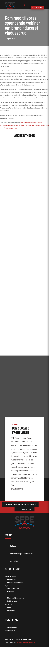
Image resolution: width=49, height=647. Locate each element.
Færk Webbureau (26, 642)
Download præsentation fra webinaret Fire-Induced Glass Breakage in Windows (22, 171)
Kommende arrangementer (28, 236)
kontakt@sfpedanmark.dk (21, 553)
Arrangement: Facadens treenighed (19, 273)
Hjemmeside (22, 316)
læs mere (10, 197)
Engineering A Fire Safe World (20, 504)
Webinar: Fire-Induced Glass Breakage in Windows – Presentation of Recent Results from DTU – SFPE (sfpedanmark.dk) (24, 125)
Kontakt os (25, 509)
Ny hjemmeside (12, 313)
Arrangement (23, 276)
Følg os (13, 546)
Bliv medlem (37, 7)
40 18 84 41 (14, 561)
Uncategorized (21, 174)
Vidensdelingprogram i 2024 (17, 233)
